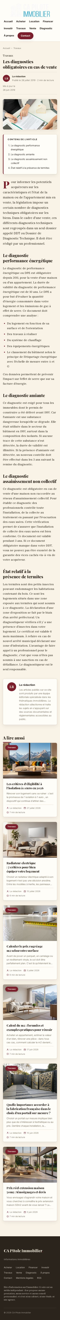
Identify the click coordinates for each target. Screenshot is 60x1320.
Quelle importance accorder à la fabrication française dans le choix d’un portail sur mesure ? (29, 1109)
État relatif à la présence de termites (30, 167)
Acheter (21, 21)
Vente (32, 28)
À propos (9, 35)
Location (34, 21)
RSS (39, 1278)
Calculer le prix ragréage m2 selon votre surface (25, 948)
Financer (48, 21)
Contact (25, 35)
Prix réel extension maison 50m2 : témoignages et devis (26, 1190)
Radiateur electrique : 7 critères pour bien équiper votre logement (23, 867)
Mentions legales (24, 1278)
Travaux (21, 28)
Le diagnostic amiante (22, 154)
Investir (8, 28)
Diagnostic (46, 28)
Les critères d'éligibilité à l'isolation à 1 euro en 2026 (25, 786)
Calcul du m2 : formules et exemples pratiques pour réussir (29, 1027)
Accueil (8, 21)
